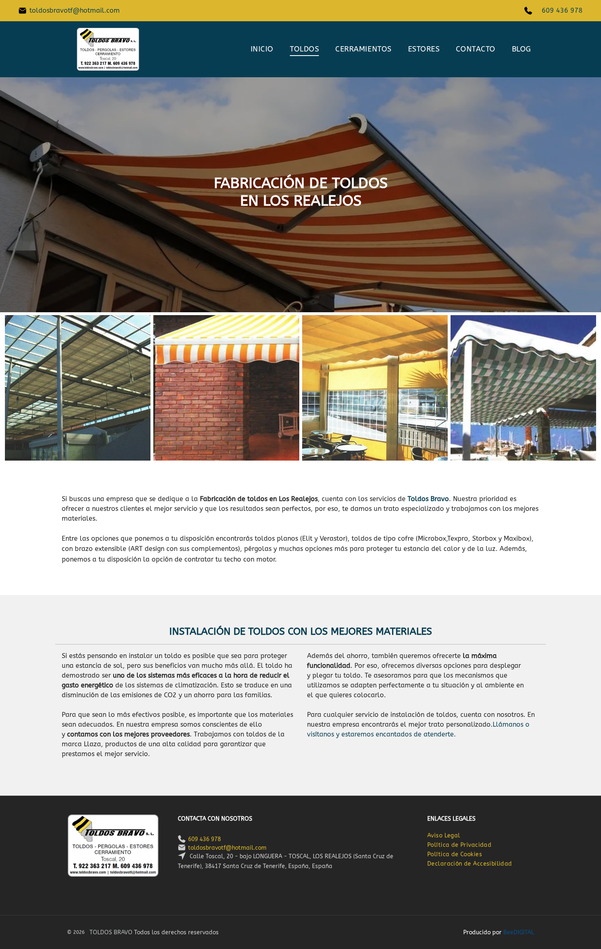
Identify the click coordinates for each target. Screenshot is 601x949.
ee (510, 932)
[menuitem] (262, 49)
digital (524, 932)
